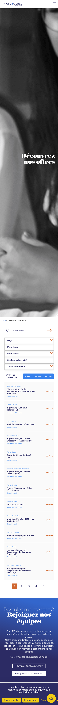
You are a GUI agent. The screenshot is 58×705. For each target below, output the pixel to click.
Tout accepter (11, 700)
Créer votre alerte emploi (38, 376)
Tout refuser (30, 700)
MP (4, 320)
